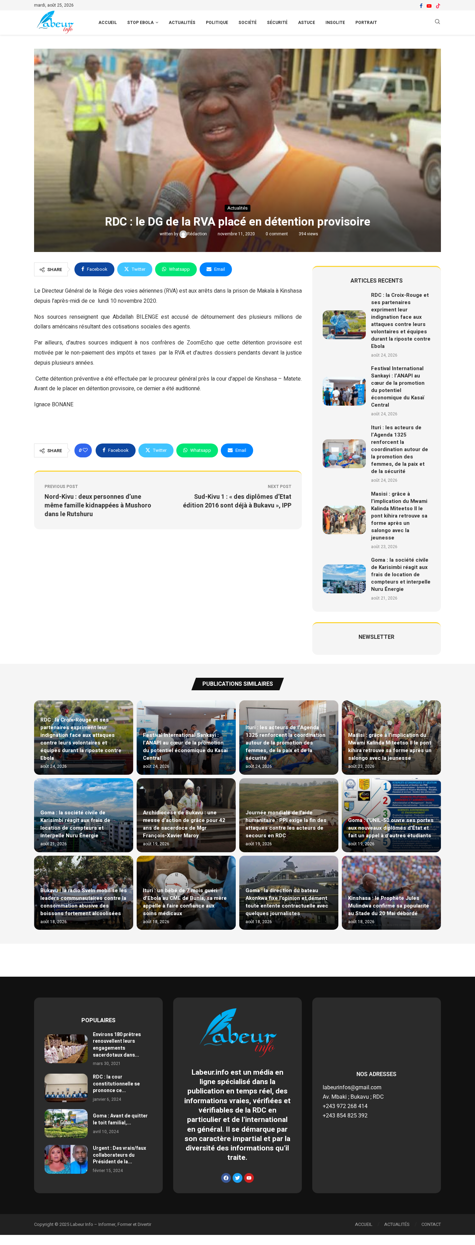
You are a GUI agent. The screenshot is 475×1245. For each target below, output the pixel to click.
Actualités (182, 22)
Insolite (335, 22)
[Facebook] (421, 6)
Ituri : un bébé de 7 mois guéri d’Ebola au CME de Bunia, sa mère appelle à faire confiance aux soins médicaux (185, 902)
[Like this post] (85, 450)
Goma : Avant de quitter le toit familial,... (120, 1119)
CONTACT (431, 1224)
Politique (217, 22)
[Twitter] (237, 1178)
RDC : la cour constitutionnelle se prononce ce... (116, 1083)
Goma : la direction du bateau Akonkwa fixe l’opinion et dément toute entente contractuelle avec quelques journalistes (286, 902)
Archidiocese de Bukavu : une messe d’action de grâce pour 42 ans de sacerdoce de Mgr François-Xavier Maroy (184, 824)
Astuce (306, 22)
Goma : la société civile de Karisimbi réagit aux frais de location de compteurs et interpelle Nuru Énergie (400, 574)
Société (248, 22)
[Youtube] (429, 6)
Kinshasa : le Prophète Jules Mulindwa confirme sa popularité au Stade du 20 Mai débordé (388, 905)
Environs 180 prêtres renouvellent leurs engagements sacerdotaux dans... (117, 1045)
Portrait (366, 22)
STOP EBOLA (140, 22)
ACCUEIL (107, 22)
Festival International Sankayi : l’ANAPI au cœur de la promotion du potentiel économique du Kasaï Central (398, 387)
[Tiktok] (438, 6)
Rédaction (197, 234)
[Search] (437, 22)
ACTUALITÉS (397, 1224)
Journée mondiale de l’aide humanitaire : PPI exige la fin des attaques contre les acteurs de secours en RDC (286, 824)
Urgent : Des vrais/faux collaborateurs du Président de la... (119, 1155)
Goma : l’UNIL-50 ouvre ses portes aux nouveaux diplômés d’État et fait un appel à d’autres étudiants (391, 827)
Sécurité (277, 22)
